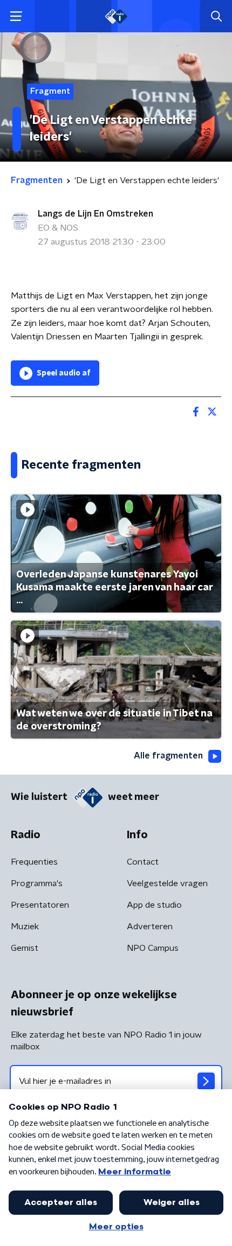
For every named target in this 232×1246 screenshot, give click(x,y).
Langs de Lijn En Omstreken (95, 214)
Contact (143, 862)
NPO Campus (153, 948)
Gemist (24, 948)
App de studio (154, 905)
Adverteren (150, 926)
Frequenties (34, 862)
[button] (15, 16)
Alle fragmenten (168, 755)
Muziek (25, 926)
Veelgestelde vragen (167, 883)
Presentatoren (40, 905)
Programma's (37, 883)
